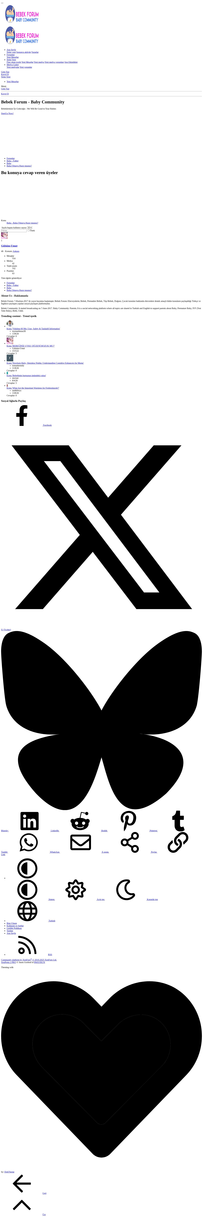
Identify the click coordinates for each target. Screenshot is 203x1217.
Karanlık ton (152, 899)
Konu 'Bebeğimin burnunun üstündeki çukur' (26, 375)
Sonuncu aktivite (23, 52)
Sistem (51, 899)
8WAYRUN (39, 962)
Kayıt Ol (5, 94)
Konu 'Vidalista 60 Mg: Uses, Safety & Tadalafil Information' (33, 328)
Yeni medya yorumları (54, 62)
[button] (27, 878)
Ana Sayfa (11, 50)
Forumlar (11, 54)
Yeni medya (39, 62)
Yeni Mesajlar (13, 57)
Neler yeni (11, 52)
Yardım (10, 931)
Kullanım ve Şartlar (15, 926)
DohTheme (9, 1172)
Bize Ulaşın (12, 923)
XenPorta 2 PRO (8, 962)
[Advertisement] (101, 135)
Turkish (51, 921)
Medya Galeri (13, 64)
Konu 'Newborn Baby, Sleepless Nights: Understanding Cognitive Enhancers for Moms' (45, 363)
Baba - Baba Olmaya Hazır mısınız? (22, 223)
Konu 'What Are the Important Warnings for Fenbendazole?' (33, 388)
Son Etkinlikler (71, 62)
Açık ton (100, 899)
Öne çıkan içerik (14, 62)
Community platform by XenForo (29, 960)
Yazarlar (35, 52)
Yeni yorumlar (26, 67)
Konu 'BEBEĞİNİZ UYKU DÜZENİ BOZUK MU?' (31, 346)
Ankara (16, 251)
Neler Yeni (11, 59)
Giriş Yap (5, 89)
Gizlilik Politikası (14, 928)
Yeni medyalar (13, 67)
